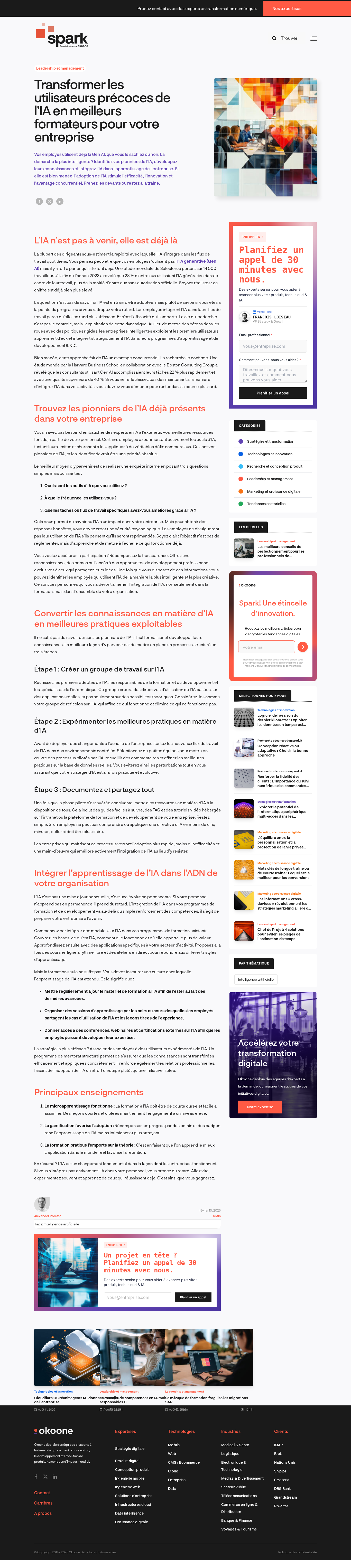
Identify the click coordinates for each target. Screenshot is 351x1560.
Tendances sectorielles (266, 504)
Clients (281, 1431)
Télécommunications (239, 1495)
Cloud (173, 1471)
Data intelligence (129, 1513)
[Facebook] (39, 201)
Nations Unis (284, 1462)
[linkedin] (55, 1476)
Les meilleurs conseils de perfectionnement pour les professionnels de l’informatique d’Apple (280, 553)
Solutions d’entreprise (133, 1495)
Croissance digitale (131, 1522)
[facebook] (36, 1476)
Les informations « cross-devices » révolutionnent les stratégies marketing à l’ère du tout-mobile (283, 906)
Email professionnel (256, 335)
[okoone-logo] (53, 1429)
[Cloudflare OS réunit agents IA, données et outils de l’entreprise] (78, 1332)
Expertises (125, 1431)
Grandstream (285, 1497)
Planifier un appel (193, 1297)
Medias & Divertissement (242, 1478)
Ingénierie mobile (129, 1478)
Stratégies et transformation (270, 441)
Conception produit (132, 1469)
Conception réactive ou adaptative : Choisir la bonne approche (282, 750)
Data (172, 1488)
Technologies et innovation (53, 1391)
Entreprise (177, 1480)
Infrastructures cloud (133, 1504)
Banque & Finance (236, 1520)
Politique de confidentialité (297, 1552)
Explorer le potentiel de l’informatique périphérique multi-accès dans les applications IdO (281, 814)
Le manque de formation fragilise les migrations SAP (206, 1400)
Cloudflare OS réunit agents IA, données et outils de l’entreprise (76, 1400)
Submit (303, 647)
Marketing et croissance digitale (273, 491)
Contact (42, 1492)
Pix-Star (281, 1506)
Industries (231, 1431)
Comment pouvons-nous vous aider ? (270, 360)
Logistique (230, 1453)
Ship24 (280, 1471)
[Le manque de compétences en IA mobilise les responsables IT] (144, 1332)
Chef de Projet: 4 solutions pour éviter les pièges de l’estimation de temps (280, 934)
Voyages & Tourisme (239, 1529)
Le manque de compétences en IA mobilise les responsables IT (139, 1400)
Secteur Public (233, 1487)
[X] (49, 201)
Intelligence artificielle (61, 1224)
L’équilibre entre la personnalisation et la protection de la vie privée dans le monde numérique (280, 844)
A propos (43, 1513)
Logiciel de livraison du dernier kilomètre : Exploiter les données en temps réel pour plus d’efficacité (282, 722)
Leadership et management (60, 68)
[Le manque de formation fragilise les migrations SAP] (209, 1332)
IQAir (278, 1445)
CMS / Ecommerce (184, 1462)
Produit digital (127, 1461)
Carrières (43, 1502)
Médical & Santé (235, 1445)
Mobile (174, 1445)
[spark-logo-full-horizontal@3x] (62, 23)
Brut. (278, 1453)
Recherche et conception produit (274, 466)
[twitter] (45, 1476)
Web (172, 1453)
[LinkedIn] (60, 201)
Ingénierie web (127, 1487)
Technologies (181, 1431)
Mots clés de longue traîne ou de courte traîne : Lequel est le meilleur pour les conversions (283, 873)
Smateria (282, 1480)
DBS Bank (282, 1488)
